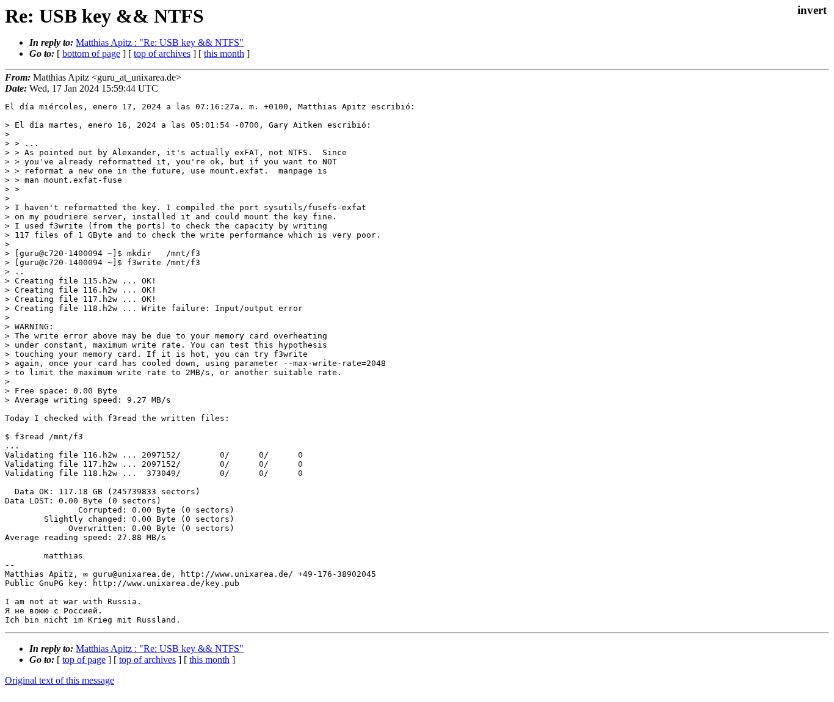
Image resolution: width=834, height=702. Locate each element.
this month (224, 53)
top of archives (162, 53)
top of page (84, 659)
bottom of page (91, 53)
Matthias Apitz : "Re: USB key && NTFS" (160, 42)
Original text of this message (59, 680)
